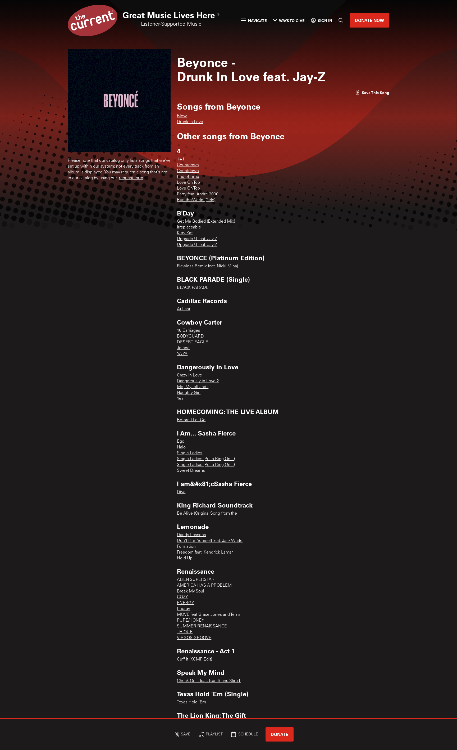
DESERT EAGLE (192, 342)
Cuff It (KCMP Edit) (194, 659)
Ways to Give (292, 20)
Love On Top (188, 183)
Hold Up (185, 558)
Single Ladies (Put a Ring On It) (206, 459)
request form (131, 178)
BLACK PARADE (193, 288)
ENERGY (185, 603)
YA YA (182, 354)
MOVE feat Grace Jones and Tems (208, 615)
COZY (182, 597)
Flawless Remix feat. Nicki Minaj (207, 266)
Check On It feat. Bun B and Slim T (209, 681)
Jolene (183, 348)
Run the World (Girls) (196, 200)
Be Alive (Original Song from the (207, 513)
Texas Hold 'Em (191, 702)
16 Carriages (188, 331)
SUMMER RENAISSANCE (202, 626)
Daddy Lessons (191, 535)
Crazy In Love (189, 375)
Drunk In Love (190, 122)
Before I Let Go (191, 420)
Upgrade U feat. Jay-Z (197, 239)
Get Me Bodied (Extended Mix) (206, 221)
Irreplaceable (189, 227)
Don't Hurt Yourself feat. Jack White (210, 541)
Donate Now (369, 20)
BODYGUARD (190, 336)
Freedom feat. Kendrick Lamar (205, 552)
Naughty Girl (188, 393)
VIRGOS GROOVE (194, 638)
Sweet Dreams (191, 471)
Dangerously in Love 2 (198, 381)
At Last (183, 309)
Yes (180, 399)
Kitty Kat (185, 233)
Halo (181, 447)
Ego (180, 441)
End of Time (188, 177)
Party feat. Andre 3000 (197, 194)
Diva (181, 492)
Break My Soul (190, 591)
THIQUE (185, 632)
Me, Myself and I (192, 387)
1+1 (181, 159)
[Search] (340, 20)
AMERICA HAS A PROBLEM (204, 585)
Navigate (257, 20)
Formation (186, 547)
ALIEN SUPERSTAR (195, 580)
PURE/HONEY (190, 620)
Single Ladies (189, 453)
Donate (279, 734)
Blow (182, 116)
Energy (183, 609)
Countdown (188, 165)
